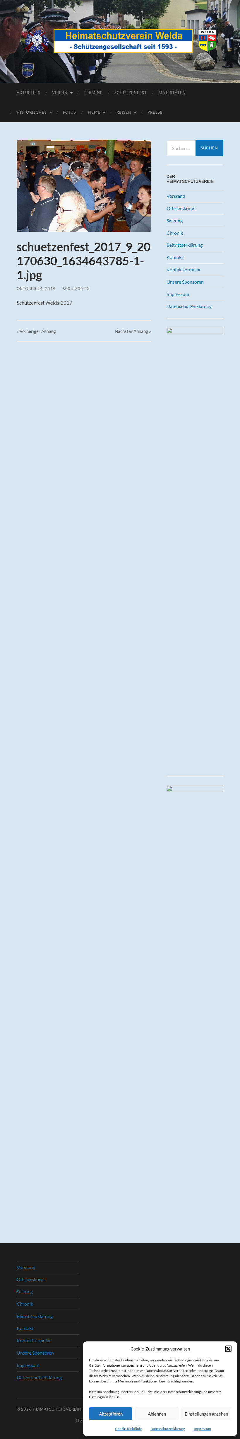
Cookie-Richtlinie (128, 1428)
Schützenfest (130, 92)
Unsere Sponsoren (185, 282)
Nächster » (133, 331)
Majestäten (172, 92)
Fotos (69, 112)
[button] (228, 1349)
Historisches (32, 112)
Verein (60, 92)
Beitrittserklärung (185, 245)
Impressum (202, 1428)
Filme (94, 112)
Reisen (123, 112)
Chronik (175, 233)
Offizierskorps (181, 208)
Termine (93, 92)
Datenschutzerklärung (167, 1428)
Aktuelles (28, 92)
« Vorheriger (36, 331)
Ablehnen (157, 1413)
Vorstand (176, 196)
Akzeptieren (111, 1413)
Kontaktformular (184, 269)
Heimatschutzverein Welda (65, 1409)
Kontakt (175, 257)
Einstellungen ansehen (206, 1413)
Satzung (175, 220)
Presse (155, 112)
